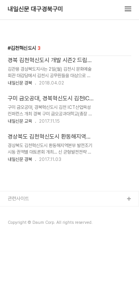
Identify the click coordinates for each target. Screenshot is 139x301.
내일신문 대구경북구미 (35, 9)
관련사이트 (18, 198)
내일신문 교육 (20, 121)
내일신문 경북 (20, 83)
